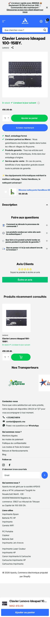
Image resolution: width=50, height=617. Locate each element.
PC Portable (7, 531)
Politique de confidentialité (14, 443)
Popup (39, 103)
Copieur (5, 535)
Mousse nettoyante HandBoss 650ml (32, 190)
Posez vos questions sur (22, 425)
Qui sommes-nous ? (12, 432)
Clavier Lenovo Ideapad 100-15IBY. (16, 340)
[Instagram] (3, 465)
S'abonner (45, 475)
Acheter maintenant (25, 128)
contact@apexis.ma (15, 421)
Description (9, 204)
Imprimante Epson (10, 514)
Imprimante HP (9, 552)
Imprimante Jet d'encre (12, 543)
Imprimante (7, 521)
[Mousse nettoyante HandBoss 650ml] (12, 191)
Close (47, 7)
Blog (4, 454)
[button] (9, 115)
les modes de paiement (12, 439)
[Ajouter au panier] (21, 357)
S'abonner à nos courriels (14, 469)
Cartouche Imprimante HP (14, 560)
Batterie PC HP (9, 518)
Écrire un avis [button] (25, 279)
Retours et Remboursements (15, 450)
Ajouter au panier (29, 118)
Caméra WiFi (8, 525)
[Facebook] (9, 465)
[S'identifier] (41, 21)
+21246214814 (13, 417)
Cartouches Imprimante (12, 564)
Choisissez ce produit (5, 192)
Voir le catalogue (3, 21)
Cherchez (45, 29)
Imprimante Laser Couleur (14, 549)
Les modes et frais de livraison (16, 447)
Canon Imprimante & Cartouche (16, 556)
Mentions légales (10, 435)
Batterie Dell (7, 539)
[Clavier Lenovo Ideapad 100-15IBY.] (16, 318)
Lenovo (5, 47)
